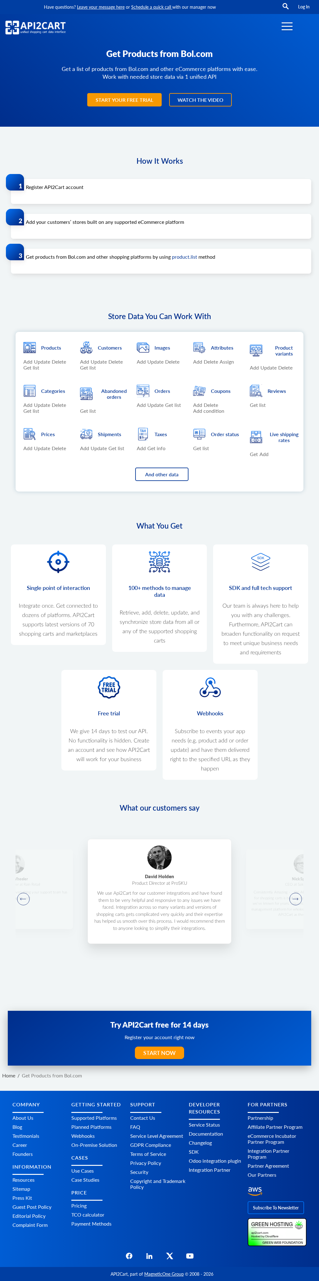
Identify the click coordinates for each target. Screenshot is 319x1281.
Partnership (260, 1118)
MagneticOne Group (164, 1274)
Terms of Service (148, 1154)
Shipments (109, 434)
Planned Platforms (91, 1127)
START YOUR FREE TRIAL (124, 100)
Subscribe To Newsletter (276, 1207)
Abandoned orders (114, 394)
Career (19, 1145)
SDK (194, 1152)
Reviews (277, 391)
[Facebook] (129, 1258)
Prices (48, 434)
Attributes (222, 348)
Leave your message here (101, 7)
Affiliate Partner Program (275, 1127)
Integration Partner (210, 1170)
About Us (22, 1118)
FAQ (135, 1127)
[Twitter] (170, 1258)
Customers (110, 348)
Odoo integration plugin (215, 1161)
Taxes (161, 434)
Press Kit (22, 1198)
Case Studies (85, 1180)
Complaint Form (30, 1225)
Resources (23, 1180)
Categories (53, 391)
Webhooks (83, 1136)
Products (51, 348)
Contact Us (142, 1118)
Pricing (79, 1205)
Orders (162, 391)
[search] (286, 9)
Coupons (221, 391)
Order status (225, 434)
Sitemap (21, 1189)
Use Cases (82, 1171)
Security (139, 1172)
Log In (304, 6)
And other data (162, 474)
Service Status (204, 1125)
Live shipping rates (284, 437)
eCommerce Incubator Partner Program (272, 1139)
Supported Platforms (94, 1118)
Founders (22, 1154)
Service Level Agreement (156, 1136)
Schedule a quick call (151, 7)
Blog (17, 1127)
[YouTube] (190, 1258)
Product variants (284, 350)
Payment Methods (91, 1224)
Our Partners (262, 1175)
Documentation (206, 1134)
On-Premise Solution (94, 1145)
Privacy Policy (145, 1163)
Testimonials (25, 1136)
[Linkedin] (149, 1258)
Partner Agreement (268, 1166)
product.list (184, 257)
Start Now (159, 1052)
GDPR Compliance (150, 1145)
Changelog (200, 1143)
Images (162, 348)
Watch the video (200, 100)
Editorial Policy (28, 1216)
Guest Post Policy (31, 1207)
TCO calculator (87, 1214)
